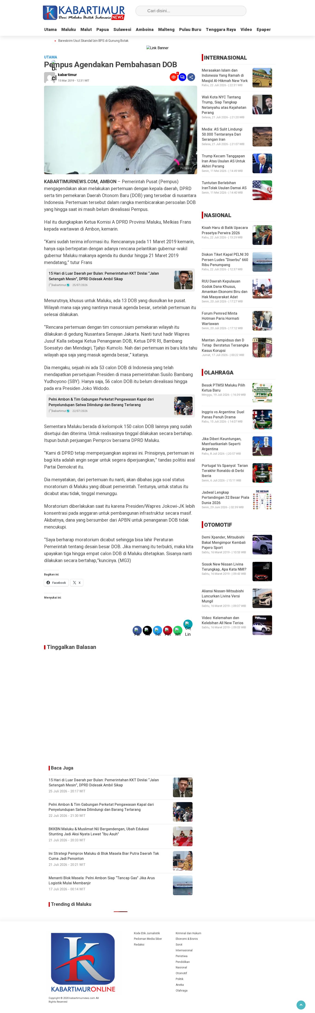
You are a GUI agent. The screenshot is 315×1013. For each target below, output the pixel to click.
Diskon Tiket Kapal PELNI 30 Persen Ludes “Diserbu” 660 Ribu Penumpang (225, 260)
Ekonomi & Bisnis (187, 939)
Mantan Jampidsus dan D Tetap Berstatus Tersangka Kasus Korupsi (225, 345)
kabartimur (67, 75)
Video (246, 30)
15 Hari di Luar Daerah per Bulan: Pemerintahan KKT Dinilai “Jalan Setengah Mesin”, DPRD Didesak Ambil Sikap (104, 276)
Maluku (68, 30)
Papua (102, 30)
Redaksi (139, 945)
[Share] (191, 77)
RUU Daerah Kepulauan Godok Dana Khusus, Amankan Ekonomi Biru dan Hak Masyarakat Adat (224, 289)
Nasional (181, 967)
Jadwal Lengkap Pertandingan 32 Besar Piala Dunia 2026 (225, 498)
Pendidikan (183, 962)
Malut (86, 30)
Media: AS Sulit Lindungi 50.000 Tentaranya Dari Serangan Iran (222, 135)
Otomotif (181, 973)
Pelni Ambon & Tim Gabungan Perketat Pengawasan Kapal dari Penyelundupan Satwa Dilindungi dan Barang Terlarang (101, 402)
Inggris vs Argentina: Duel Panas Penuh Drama (223, 414)
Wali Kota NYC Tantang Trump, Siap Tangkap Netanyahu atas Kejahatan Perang (224, 105)
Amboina (145, 30)
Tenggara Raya (221, 30)
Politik (179, 979)
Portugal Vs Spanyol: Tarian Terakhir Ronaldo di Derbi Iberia (225, 471)
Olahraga (181, 991)
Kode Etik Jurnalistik (147, 933)
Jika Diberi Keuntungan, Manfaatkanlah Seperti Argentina (221, 444)
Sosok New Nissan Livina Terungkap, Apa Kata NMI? (224, 566)
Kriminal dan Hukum (188, 933)
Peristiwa (181, 956)
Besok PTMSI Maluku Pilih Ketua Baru (223, 388)
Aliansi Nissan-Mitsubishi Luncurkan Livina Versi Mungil (223, 596)
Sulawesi (122, 30)
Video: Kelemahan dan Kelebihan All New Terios (222, 620)
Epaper (264, 30)
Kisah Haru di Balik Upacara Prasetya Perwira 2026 (225, 230)
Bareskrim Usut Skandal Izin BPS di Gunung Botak (93, 41)
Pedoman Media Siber (148, 939)
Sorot (179, 945)
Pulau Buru (190, 30)
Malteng (166, 30)
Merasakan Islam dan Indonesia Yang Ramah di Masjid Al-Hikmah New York (225, 76)
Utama (50, 30)
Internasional (184, 950)
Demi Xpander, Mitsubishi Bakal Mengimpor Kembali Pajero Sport (224, 543)
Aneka (180, 985)
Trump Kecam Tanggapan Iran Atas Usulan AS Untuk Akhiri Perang (223, 161)
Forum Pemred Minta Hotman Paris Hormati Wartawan (220, 319)
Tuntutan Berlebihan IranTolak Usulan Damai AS (224, 185)
